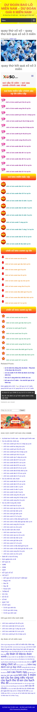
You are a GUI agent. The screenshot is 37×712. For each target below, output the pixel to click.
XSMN (4, 567)
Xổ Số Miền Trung (13, 695)
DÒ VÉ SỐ (5, 597)
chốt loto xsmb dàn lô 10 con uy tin (14, 473)
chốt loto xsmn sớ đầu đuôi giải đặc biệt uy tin (17, 548)
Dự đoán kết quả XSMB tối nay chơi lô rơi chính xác (18, 392)
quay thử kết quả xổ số (8, 388)
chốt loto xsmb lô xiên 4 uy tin (13, 492)
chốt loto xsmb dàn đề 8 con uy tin (14, 465)
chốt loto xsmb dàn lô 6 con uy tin (14, 481)
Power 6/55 (7, 589)
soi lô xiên (25, 691)
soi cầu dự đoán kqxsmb (15, 683)
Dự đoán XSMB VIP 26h (12, 657)
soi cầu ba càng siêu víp (15, 677)
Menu (4, 20)
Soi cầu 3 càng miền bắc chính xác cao (18, 378)
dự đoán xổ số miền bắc (26, 657)
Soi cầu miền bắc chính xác (10, 441)
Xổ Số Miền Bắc (13, 693)
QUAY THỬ (5, 602)
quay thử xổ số (20, 388)
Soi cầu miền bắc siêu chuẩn (11, 479)
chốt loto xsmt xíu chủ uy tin (12, 527)
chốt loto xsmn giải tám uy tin (12, 540)
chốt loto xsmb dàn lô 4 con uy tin (14, 476)
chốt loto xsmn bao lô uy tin (12, 532)
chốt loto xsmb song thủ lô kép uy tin (15, 497)
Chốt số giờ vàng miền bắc (8, 644)
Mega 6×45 (6, 581)
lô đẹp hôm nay (29, 669)
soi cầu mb (18, 688)
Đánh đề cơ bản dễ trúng (10, 556)
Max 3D (5, 583)
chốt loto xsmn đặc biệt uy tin (12, 538)
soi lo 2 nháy (17, 691)
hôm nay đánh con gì (22, 664)
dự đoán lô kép (14, 653)
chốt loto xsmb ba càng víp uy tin (14, 446)
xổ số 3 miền (30, 388)
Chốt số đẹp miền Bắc (6, 647)
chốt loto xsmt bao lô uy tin (12, 505)
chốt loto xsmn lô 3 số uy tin (12, 543)
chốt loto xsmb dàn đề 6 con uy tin (14, 462)
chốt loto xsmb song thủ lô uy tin (14, 500)
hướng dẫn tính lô (26, 667)
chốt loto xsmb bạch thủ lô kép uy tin (15, 452)
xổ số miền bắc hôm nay (25, 693)
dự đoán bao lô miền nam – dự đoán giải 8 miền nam (18, 8)
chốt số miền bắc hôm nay (24, 644)
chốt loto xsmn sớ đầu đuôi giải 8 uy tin (15, 546)
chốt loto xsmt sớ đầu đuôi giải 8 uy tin (15, 519)
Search (22, 410)
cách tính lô (29, 647)
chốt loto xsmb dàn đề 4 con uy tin (14, 460)
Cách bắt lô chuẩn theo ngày (19, 647)
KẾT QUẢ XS (6, 562)
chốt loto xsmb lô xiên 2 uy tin (13, 487)
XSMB (4, 565)
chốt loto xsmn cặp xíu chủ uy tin (14, 535)
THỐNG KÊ (5, 591)
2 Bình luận (12, 39)
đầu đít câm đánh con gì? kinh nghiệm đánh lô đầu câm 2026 (17, 397)
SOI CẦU (5, 594)
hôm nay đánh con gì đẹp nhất (18, 665)
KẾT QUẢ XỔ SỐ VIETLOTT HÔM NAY (15, 578)
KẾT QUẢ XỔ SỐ (7, 573)
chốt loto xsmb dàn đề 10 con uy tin (14, 468)
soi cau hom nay (17, 672)
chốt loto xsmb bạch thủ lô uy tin (14, 454)
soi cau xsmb (12, 675)
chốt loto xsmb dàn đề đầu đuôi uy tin (15, 471)
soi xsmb (31, 691)
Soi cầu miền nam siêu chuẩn (11, 530)
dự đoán (10, 651)
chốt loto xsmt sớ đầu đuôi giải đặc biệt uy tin (17, 522)
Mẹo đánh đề (4, 672)
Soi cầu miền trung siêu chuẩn (11, 503)
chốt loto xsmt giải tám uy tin (12, 513)
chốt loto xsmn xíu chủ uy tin (12, 554)
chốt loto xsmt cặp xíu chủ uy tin (13, 508)
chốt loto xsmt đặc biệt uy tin (12, 511)
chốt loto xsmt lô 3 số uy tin (12, 516)
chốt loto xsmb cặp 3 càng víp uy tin (14, 457)
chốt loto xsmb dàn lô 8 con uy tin (14, 484)
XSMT (4, 570)
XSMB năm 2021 (5, 693)
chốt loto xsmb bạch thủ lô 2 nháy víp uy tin (17, 444)
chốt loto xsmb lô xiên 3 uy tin (13, 489)
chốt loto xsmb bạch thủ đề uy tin (14, 449)
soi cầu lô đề (10, 688)
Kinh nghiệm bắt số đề (8, 386)
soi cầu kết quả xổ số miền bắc (16, 686)
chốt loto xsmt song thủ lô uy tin (13, 524)
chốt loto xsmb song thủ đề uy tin (14, 495)
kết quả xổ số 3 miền (26, 386)
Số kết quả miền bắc (9, 607)
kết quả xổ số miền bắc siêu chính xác (14, 669)
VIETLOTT (5, 575)
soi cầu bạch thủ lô (17, 679)
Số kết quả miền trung (10, 610)
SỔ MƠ (4, 599)
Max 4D (5, 586)
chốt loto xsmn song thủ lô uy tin (14, 551)
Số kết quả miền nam (9, 613)
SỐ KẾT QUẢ (6, 605)
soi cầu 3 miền (27, 675)
